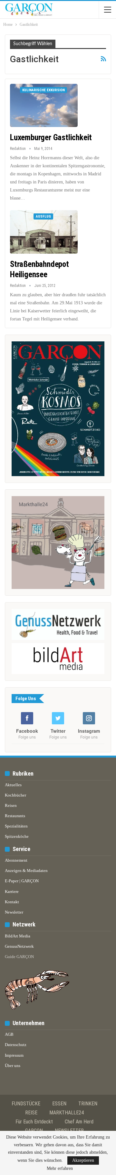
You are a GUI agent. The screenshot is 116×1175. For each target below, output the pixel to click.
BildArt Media (17, 936)
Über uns (12, 1065)
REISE (31, 1113)
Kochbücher (15, 795)
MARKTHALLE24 (66, 1113)
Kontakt (12, 901)
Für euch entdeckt (34, 1122)
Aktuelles (13, 784)
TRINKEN (87, 1104)
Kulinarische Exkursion (43, 90)
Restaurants (15, 815)
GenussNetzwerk (19, 946)
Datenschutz (15, 1044)
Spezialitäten (16, 826)
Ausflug (43, 216)
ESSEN (59, 1104)
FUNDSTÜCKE (26, 1104)
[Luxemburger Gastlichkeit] (44, 105)
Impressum (14, 1055)
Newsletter (14, 912)
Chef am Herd (79, 1122)
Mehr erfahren (60, 1168)
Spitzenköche (17, 836)
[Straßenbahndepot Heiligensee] (44, 231)
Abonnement (16, 860)
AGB (9, 1034)
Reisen (11, 805)
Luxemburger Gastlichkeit (51, 137)
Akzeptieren (83, 1160)
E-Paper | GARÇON (22, 880)
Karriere (12, 891)
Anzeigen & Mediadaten (26, 870)
